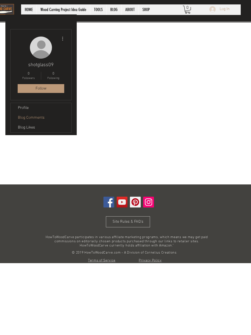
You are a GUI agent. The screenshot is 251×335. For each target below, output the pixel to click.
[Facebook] (108, 202)
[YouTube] (122, 202)
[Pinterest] (135, 202)
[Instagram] (148, 202)
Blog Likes (26, 127)
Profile (23, 107)
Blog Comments (31, 117)
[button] (187, 10)
